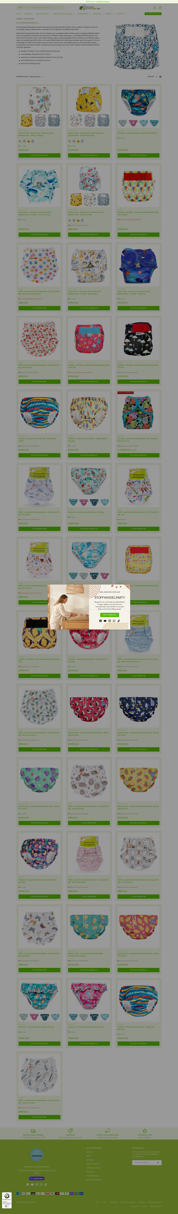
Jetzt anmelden (109, 615)
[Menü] (10, 1193)
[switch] (7, 1206)
